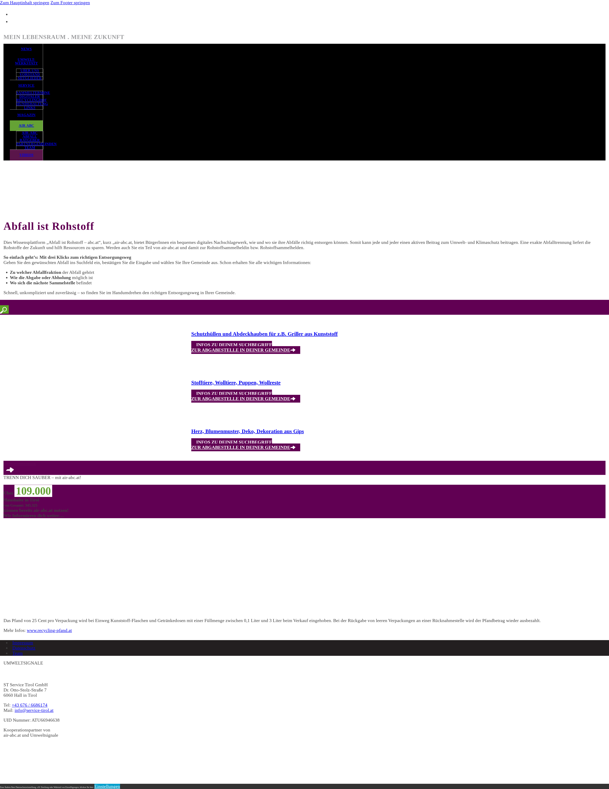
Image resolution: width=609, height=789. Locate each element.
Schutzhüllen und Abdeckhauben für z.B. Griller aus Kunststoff (264, 334)
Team (29, 148)
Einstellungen (107, 786)
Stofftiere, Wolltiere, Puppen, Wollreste (236, 382)
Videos (26, 155)
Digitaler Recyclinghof (29, 98)
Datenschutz (23, 647)
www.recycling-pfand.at (49, 630)
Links (29, 108)
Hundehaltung (29, 104)
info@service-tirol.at (34, 710)
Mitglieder (30, 78)
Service (26, 85)
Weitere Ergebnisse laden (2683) (20, 464)
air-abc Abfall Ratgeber (30, 136)
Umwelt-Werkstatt (26, 61)
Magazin (26, 115)
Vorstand (30, 74)
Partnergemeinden (29, 144)
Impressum (22, 642)
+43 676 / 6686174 (29, 704)
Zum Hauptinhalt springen (24, 2)
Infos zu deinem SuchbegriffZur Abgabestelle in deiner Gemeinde (240, 347)
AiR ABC (26, 125)
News (26, 49)
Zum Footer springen (70, 2)
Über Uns (29, 70)
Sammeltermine (29, 93)
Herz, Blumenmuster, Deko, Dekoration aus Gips (247, 431)
